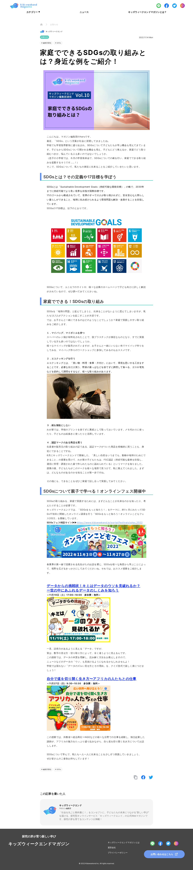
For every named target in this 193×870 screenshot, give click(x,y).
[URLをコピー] (136, 777)
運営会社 (112, 847)
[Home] (41, 24)
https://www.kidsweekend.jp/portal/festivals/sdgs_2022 (110, 522)
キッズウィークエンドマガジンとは (123, 842)
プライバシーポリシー (118, 852)
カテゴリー (33, 12)
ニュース (84, 12)
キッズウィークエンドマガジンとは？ (147, 12)
